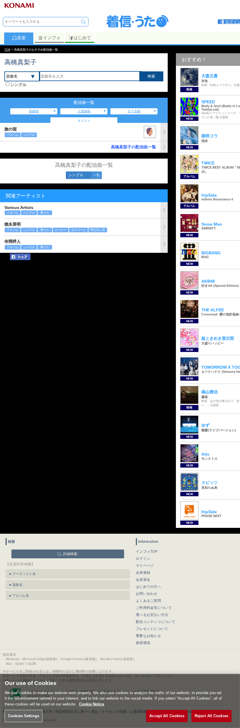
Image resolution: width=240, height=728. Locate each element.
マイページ (145, 566)
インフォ (52, 37)
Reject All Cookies (211, 716)
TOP (7, 49)
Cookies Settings (23, 716)
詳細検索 (70, 554)
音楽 (21, 37)
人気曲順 (84, 111)
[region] (120, 701)
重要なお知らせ (148, 636)
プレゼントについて (152, 629)
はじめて (82, 37)
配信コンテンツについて (155, 622)
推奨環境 (143, 643)
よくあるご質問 (148, 601)
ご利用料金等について (154, 608)
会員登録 (143, 573)
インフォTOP (146, 552)
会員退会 (143, 580)
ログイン (143, 559)
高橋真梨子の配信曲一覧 (133, 147)
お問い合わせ (146, 594)
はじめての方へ (148, 587)
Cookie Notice (91, 704)
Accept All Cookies (166, 716)
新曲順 (34, 111)
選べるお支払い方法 (152, 615)
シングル (18, 84)
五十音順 (134, 111)
